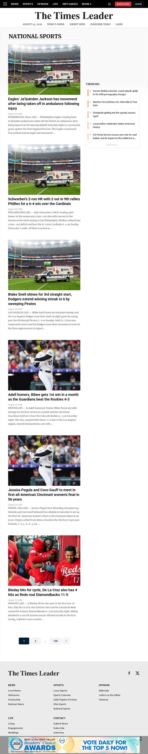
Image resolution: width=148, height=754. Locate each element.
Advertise (58, 732)
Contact (59, 718)
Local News (14, 690)
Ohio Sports (59, 704)
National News (16, 704)
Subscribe (123, 4)
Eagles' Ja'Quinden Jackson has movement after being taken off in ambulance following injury (43, 103)
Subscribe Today (100, 24)
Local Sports (60, 690)
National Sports (35, 36)
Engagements (15, 728)
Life (55, 4)
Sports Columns (62, 695)
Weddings (13, 732)
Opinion (42, 4)
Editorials (104, 690)
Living (11, 723)
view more (111, 145)
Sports (28, 4)
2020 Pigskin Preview (65, 699)
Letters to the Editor (110, 695)
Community (14, 699)
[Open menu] (5, 4)
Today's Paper (55, 24)
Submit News (77, 24)
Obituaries (70, 4)
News (14, 4)
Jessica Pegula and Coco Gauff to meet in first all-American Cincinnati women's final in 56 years (43, 494)
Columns (103, 699)
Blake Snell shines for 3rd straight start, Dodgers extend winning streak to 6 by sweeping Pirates (40, 299)
